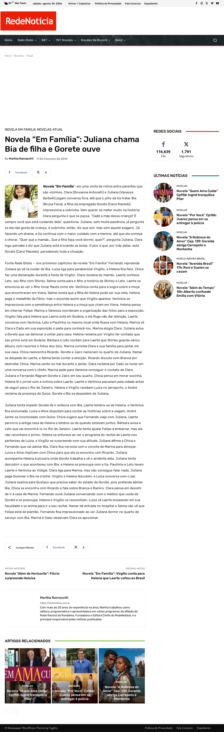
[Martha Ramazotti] (22, 608)
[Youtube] (217, 3)
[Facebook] (196, 3)
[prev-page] (7, 711)
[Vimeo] (212, 3)
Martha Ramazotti (21, 158)
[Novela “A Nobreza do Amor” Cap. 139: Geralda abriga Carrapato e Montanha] (122, 676)
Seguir (186, 142)
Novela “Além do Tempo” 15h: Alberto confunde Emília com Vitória (196, 292)
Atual (30, 56)
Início (8, 56)
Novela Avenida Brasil (191, 258)
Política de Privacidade (158, 728)
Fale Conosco (185, 728)
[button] (215, 40)
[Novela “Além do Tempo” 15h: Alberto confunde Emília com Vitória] (163, 289)
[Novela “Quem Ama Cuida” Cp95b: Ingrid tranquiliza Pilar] (28, 676)
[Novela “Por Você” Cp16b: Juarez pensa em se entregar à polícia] (75, 676)
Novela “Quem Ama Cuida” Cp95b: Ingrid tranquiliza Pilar (28, 695)
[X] (207, 3)
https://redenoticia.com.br (55, 603)
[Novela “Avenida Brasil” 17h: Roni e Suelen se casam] (163, 265)
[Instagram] (201, 3)
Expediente (203, 728)
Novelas (19, 56)
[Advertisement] (112, 90)
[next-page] (14, 711)
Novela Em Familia (20, 129)
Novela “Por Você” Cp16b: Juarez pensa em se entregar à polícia (75, 695)
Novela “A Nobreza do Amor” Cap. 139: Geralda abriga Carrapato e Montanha (122, 693)
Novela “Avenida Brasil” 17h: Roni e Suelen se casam (195, 267)
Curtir (163, 142)
